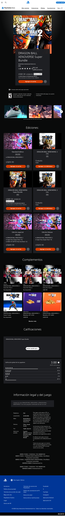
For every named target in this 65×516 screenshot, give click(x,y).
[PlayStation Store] (8, 7)
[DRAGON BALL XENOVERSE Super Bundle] (15, 111)
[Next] (61, 111)
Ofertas (43, 8)
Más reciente (25, 8)
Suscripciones (51, 8)
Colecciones (34, 8)
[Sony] (61, 515)
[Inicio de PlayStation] (28, 2)
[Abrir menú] (2, 2)
